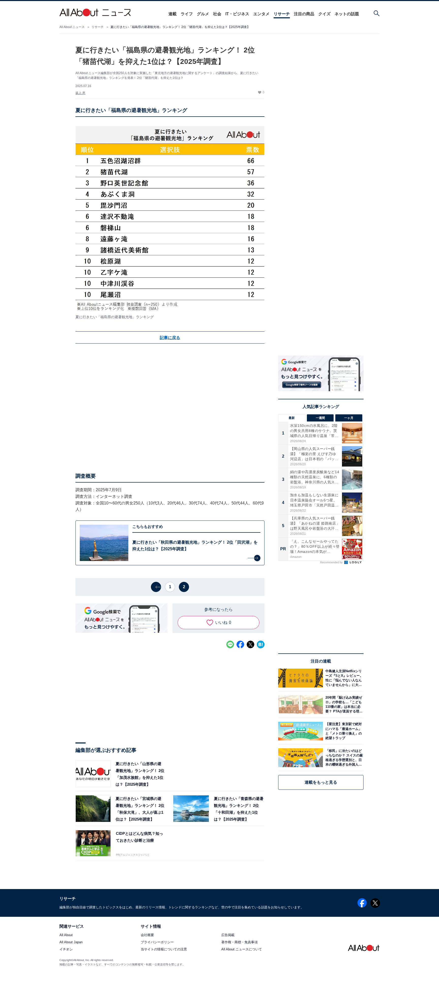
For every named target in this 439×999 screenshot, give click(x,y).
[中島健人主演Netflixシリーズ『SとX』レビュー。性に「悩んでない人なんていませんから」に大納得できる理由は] (343, 678)
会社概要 (147, 935)
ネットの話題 (347, 14)
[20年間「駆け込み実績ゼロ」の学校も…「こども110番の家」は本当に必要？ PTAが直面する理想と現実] (343, 704)
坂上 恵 (80, 93)
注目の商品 (304, 14)
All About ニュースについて (241, 949)
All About (66, 935)
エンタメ (261, 14)
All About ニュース (72, 27)
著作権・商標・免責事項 (239, 942)
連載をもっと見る (321, 782)
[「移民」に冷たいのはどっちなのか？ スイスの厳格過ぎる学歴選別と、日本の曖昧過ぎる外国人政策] (343, 757)
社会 (217, 14)
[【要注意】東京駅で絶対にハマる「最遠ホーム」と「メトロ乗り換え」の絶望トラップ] (343, 731)
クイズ (324, 14)
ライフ (187, 14)
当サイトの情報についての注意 (164, 949)
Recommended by (331, 562)
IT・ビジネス (237, 14)
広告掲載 (227, 935)
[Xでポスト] (250, 644)
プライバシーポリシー (157, 942)
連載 (172, 14)
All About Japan (71, 942)
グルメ (203, 14)
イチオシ (66, 949)
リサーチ (282, 14)
